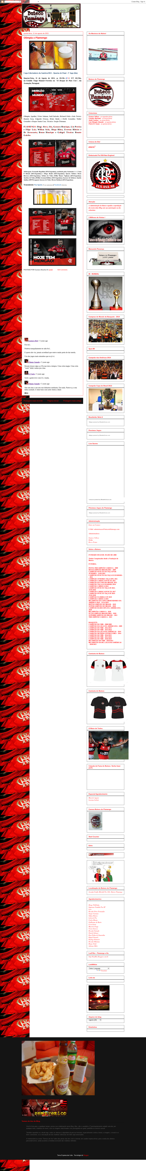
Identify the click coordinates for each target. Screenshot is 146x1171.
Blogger (85, 1155)
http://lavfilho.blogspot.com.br (98, 957)
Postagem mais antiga (72, 401)
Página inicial (53, 401)
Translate (104, 970)
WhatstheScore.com (104, 422)
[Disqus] (52, 304)
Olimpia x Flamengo (35, 37)
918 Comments (62, 270)
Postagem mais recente (33, 401)
